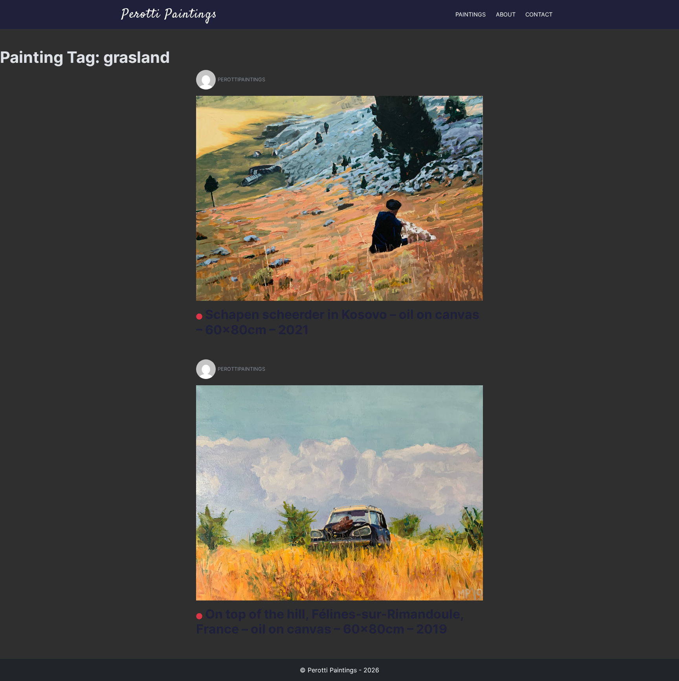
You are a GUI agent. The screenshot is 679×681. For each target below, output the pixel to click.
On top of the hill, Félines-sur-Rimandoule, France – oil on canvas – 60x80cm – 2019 (330, 621)
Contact (538, 14)
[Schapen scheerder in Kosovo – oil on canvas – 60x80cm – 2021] (339, 198)
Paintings (470, 14)
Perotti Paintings (169, 14)
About (506, 14)
